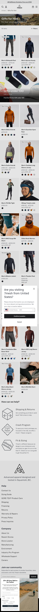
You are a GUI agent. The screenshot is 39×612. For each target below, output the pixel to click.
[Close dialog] (34, 289)
